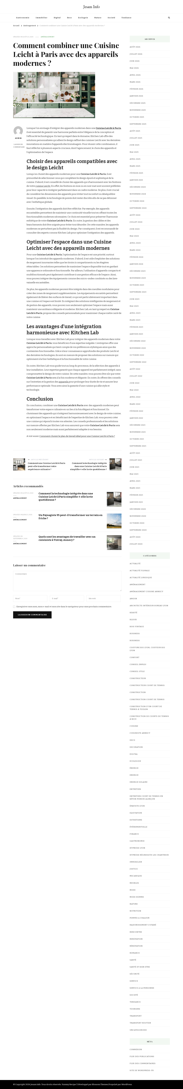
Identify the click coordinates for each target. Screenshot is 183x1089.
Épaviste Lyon (137, 806)
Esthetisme (136, 820)
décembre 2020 (138, 509)
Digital (57, 18)
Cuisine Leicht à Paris (108, 128)
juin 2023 (134, 299)
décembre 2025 (138, 103)
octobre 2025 (137, 117)
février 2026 (136, 89)
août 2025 (135, 131)
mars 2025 (135, 166)
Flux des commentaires (143, 1063)
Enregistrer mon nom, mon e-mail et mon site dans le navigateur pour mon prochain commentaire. (64, 606)
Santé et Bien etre (140, 967)
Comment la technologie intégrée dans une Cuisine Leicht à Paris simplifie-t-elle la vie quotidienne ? (66, 496)
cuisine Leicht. (43, 186)
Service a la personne (142, 988)
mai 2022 (134, 390)
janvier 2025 (136, 180)
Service (134, 981)
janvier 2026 (136, 96)
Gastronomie (22, 18)
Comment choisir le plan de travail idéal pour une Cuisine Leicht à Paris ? (77, 436)
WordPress (126, 1084)
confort (134, 657)
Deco (69, 18)
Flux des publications (142, 1056)
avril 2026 (135, 75)
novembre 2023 (138, 278)
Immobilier (41, 18)
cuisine (134, 726)
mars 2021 (135, 488)
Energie (134, 775)
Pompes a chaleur (140, 918)
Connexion (136, 1049)
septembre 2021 (138, 446)
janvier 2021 (136, 502)
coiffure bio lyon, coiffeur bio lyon (147, 648)
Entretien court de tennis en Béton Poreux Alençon (146, 797)
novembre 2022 (138, 348)
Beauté (133, 613)
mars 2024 (135, 250)
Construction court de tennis (147, 699)
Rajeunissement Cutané (143, 925)
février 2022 (136, 411)
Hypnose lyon (137, 848)
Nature (97, 18)
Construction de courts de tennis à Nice (149, 717)
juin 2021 (134, 467)
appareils (64, 381)
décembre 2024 (138, 187)
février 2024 (136, 257)
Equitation (136, 813)
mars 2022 (135, 404)
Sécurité (134, 974)
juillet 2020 (136, 544)
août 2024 (135, 215)
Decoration (136, 747)
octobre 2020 (137, 523)
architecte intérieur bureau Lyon (149, 606)
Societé (111, 18)
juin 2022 (134, 383)
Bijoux (133, 620)
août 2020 (135, 537)
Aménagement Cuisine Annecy (146, 591)
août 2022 (135, 369)
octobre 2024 (137, 201)
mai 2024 (134, 236)
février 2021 (136, 495)
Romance (135, 953)
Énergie (134, 768)
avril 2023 (135, 313)
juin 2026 (135, 61)
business (135, 640)
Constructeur (138, 678)
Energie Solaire (138, 782)
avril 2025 (135, 159)
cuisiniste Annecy (140, 733)
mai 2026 (134, 68)
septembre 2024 (138, 208)
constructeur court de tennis (147, 685)
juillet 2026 (136, 54)
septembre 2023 (138, 292)
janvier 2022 (136, 418)
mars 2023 (135, 320)
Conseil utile (137, 671)
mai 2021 (134, 474)
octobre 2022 (137, 355)
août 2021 (135, 453)
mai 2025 (134, 152)
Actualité (135, 564)
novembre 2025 (138, 110)
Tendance (126, 18)
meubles (134, 883)
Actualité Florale (140, 571)
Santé (133, 960)
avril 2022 (135, 397)
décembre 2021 (137, 425)
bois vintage (137, 627)
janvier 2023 (136, 334)
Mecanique (136, 876)
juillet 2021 (136, 460)
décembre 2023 (138, 271)
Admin (18, 138)
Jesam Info (91, 6)
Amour (133, 599)
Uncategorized (138, 1030)
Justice (134, 869)
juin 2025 (134, 145)
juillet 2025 (136, 138)
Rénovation (136, 946)
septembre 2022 (138, 362)
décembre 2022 (138, 341)
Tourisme (135, 1009)
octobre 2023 (137, 285)
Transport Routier (140, 1023)
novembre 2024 (138, 194)
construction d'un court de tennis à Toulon (146, 707)
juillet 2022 (136, 376)
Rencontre (136, 932)
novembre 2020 (138, 516)
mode (133, 890)
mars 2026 (135, 82)
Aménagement (48, 37)
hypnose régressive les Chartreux (149, 855)
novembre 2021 (138, 432)
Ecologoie (83, 18)
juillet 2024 (136, 222)
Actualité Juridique (141, 578)
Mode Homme (137, 897)
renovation (136, 939)
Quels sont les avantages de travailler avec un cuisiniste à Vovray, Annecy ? (67, 538)
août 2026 (135, 47)
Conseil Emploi (138, 664)
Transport (136, 1016)
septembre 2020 (138, 530)
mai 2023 (134, 306)
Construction (138, 692)
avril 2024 (135, 243)
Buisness (135, 634)
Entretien (135, 789)
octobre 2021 (137, 439)
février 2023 (136, 327)
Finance (134, 834)
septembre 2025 (138, 124)
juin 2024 (135, 229)
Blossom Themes (100, 1084)
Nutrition (135, 911)
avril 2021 (135, 481)
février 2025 (136, 173)
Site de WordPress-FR (142, 1070)
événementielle (138, 827)
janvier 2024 (136, 264)
